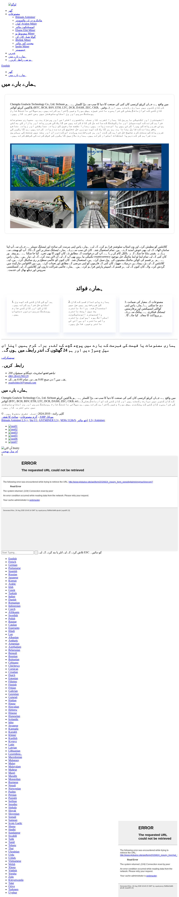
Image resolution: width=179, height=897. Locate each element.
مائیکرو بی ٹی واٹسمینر (28, 20)
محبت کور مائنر (24, 43)
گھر (10, 10)
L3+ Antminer (97, 420)
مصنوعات (14, 13)
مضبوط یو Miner (24, 33)
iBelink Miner (23, 39)
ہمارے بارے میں (17, 56)
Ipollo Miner (22, 46)
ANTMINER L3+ (49, 420)
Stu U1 (33, 420)
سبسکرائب (7, 357)
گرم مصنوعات (28, 416)
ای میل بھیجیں (9, 451)
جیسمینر (20, 49)
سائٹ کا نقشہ (9, 416)
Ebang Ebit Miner (25, 30)
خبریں (11, 53)
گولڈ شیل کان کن (25, 36)
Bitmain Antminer (25, 17)
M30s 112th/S (68, 420)
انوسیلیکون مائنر (24, 27)
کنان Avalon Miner (26, 23)
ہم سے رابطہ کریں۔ (20, 59)
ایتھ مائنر (82, 420)
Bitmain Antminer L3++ (14, 420)
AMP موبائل (46, 416)
